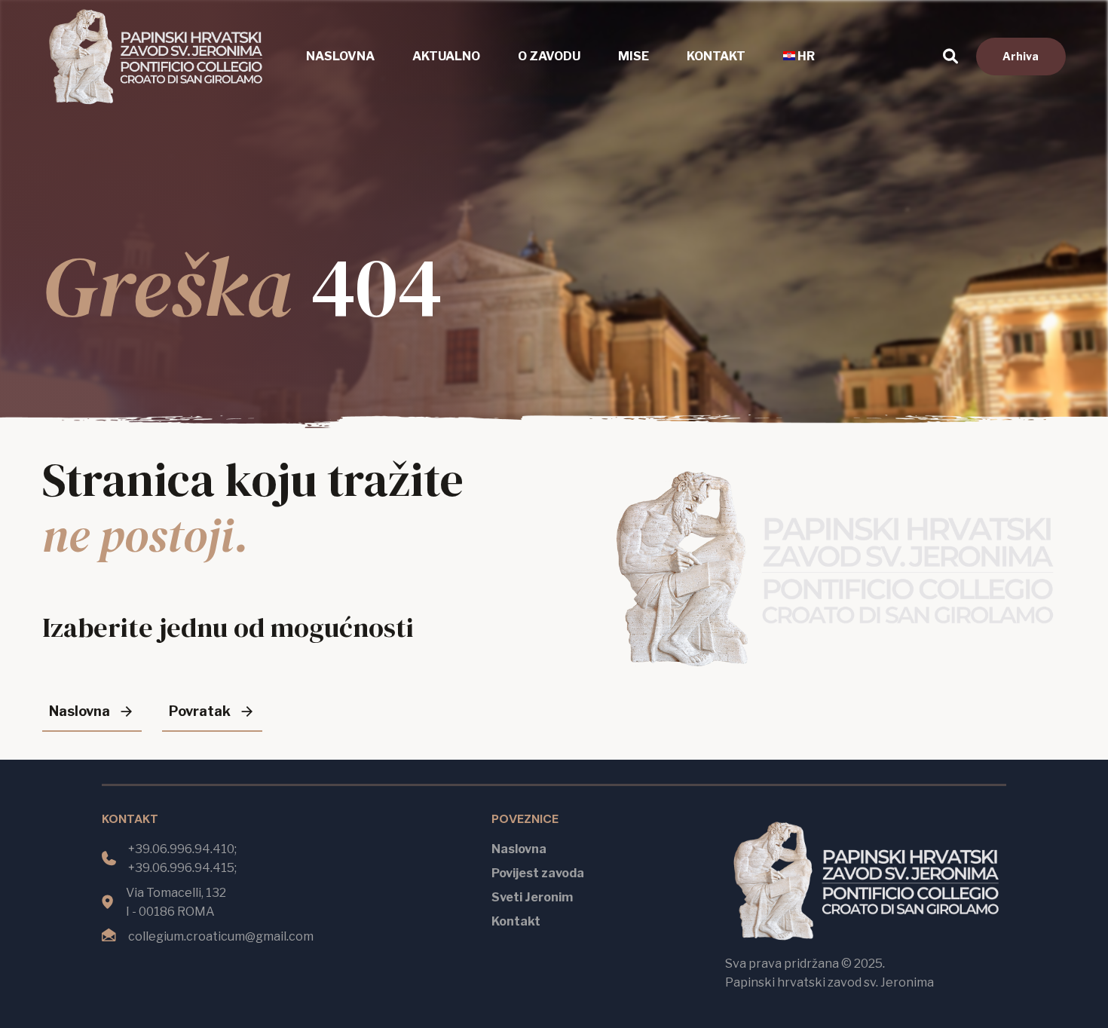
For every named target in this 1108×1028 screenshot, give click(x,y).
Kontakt (716, 56)
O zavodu (549, 56)
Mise (633, 56)
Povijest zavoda (537, 873)
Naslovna (340, 56)
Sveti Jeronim (532, 897)
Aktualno (446, 56)
